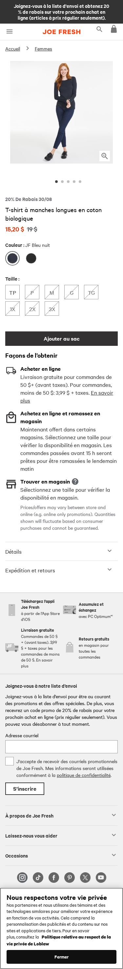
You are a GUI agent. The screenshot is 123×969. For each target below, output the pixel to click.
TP (14, 292)
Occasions (16, 855)
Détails (13, 551)
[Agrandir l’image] (104, 156)
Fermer (61, 957)
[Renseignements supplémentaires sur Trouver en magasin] (75, 481)
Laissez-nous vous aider (31, 835)
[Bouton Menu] (9, 32)
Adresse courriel (21, 735)
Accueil (12, 48)
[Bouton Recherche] (99, 29)
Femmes (43, 48)
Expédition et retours (30, 570)
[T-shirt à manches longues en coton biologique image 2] (62, 181)
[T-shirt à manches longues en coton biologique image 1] (56, 181)
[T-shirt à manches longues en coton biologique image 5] (80, 181)
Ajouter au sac (62, 338)
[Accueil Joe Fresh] (61, 32)
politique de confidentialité (84, 775)
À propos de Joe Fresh (29, 815)
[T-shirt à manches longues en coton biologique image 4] (74, 181)
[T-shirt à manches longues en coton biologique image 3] (68, 181)
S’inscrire (24, 788)
